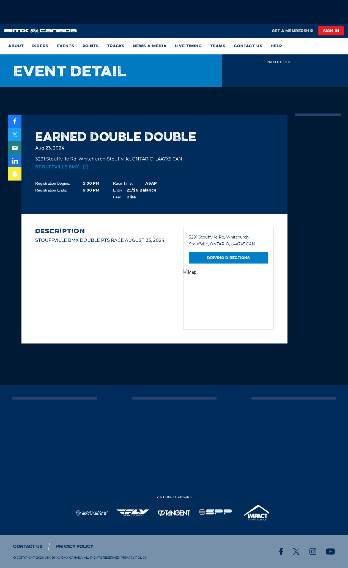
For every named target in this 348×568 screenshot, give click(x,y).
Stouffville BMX (57, 167)
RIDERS (40, 46)
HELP (276, 46)
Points (91, 46)
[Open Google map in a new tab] (228, 299)
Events (65, 46)
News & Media (150, 46)
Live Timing (188, 46)
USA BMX (52, 557)
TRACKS (116, 46)
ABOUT (16, 46)
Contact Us (248, 46)
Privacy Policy (75, 546)
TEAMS (218, 46)
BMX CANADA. (72, 557)
